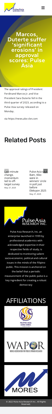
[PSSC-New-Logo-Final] (26, 307)
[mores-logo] (26, 370)
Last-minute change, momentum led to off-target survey (12, 178)
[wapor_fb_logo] (26, 335)
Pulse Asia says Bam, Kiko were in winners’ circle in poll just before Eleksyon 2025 (38, 181)
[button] (6, 171)
